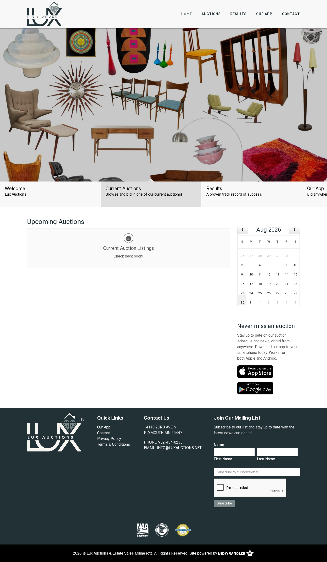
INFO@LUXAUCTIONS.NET (179, 447)
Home (186, 14)
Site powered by (204, 553)
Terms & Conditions (113, 444)
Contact (291, 14)
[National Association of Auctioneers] (142, 530)
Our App (264, 14)
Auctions (211, 14)
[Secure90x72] (183, 530)
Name (219, 444)
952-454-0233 (170, 442)
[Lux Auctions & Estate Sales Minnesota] (44, 13)
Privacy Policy (109, 438)
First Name (223, 459)
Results (238, 14)
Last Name (266, 459)
